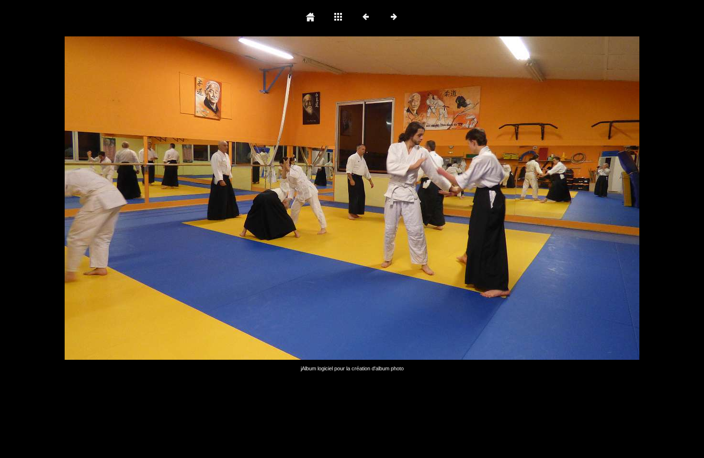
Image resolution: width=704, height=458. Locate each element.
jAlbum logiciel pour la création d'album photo (352, 368)
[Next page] (467, 198)
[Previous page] (180, 198)
